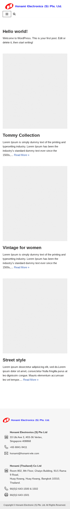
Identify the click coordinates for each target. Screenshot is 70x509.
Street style (14, 360)
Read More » (21, 154)
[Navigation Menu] (7, 14)
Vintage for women (22, 247)
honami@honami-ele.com (24, 453)
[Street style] (35, 316)
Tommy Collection (21, 135)
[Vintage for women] (35, 203)
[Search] (14, 14)
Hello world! (15, 31)
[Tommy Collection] (35, 91)
